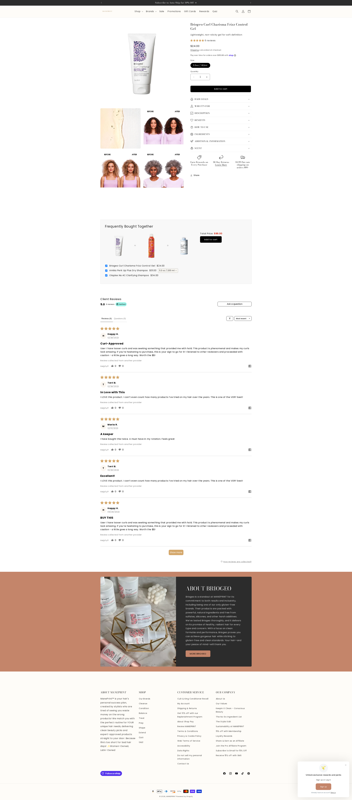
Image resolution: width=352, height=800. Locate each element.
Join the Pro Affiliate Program (231, 745)
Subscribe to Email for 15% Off (231, 750)
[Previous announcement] (101, 2)
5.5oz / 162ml (200, 65)
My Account (183, 703)
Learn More (221, 164)
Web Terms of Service (188, 740)
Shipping (194, 50)
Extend (142, 732)
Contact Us (183, 763)
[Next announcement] (251, 2)
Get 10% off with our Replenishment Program (189, 715)
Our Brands (144, 698)
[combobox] (168, 270)
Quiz (141, 737)
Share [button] (197, 175)
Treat (142, 718)
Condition (144, 708)
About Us (220, 698)
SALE (141, 742)
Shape (142, 727)
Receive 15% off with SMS (228, 755)
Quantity (194, 71)
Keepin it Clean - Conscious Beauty (230, 710)
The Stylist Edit (223, 721)
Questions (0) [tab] (120, 318)
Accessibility (183, 745)
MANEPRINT (171, 796)
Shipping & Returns (187, 708)
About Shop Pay (185, 721)
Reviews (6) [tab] (106, 318)
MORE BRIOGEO (198, 653)
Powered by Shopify (184, 796)
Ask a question (234, 304)
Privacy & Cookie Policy (189, 736)
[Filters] (229, 318)
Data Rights (183, 750)
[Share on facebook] (250, 366)
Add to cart (211, 239)
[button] (138, 11)
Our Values (221, 703)
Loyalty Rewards (224, 736)
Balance (143, 713)
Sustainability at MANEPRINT (230, 726)
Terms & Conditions (187, 731)
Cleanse (143, 703)
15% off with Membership (228, 731)
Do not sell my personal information (189, 757)
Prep (141, 723)
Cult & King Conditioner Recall (192, 698)
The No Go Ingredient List (229, 716)
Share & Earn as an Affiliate (230, 740)
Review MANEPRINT (186, 726)
